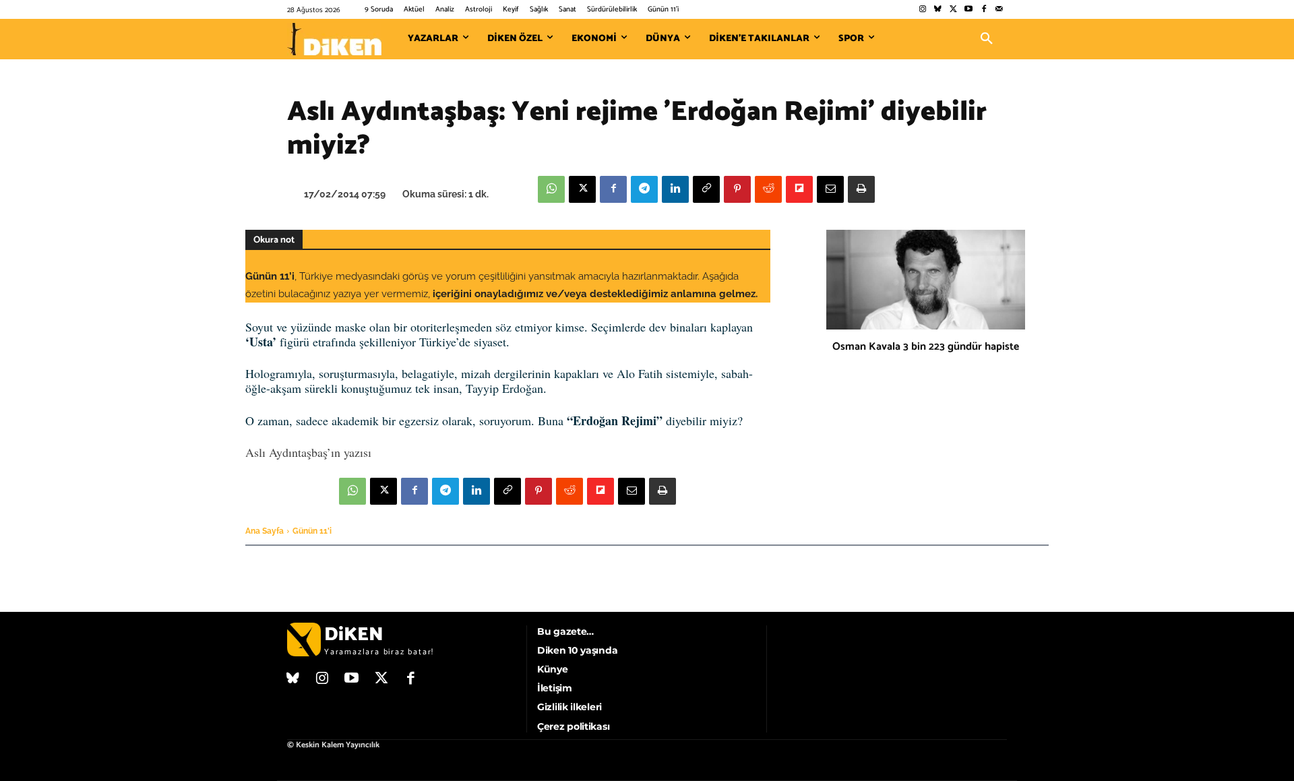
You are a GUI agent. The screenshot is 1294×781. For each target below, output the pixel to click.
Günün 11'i (312, 531)
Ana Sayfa (264, 531)
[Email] (830, 189)
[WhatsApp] (551, 189)
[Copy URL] (706, 189)
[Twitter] (953, 10)
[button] (986, 39)
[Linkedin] (675, 189)
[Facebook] (983, 10)
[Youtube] (969, 10)
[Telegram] (644, 189)
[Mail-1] (999, 10)
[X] (582, 189)
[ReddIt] (768, 189)
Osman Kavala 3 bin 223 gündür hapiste (925, 347)
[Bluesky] (938, 10)
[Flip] (799, 189)
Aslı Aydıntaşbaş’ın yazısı (308, 452)
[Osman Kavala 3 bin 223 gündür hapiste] (925, 280)
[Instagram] (922, 10)
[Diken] (334, 39)
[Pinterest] (737, 189)
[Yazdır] (861, 189)
